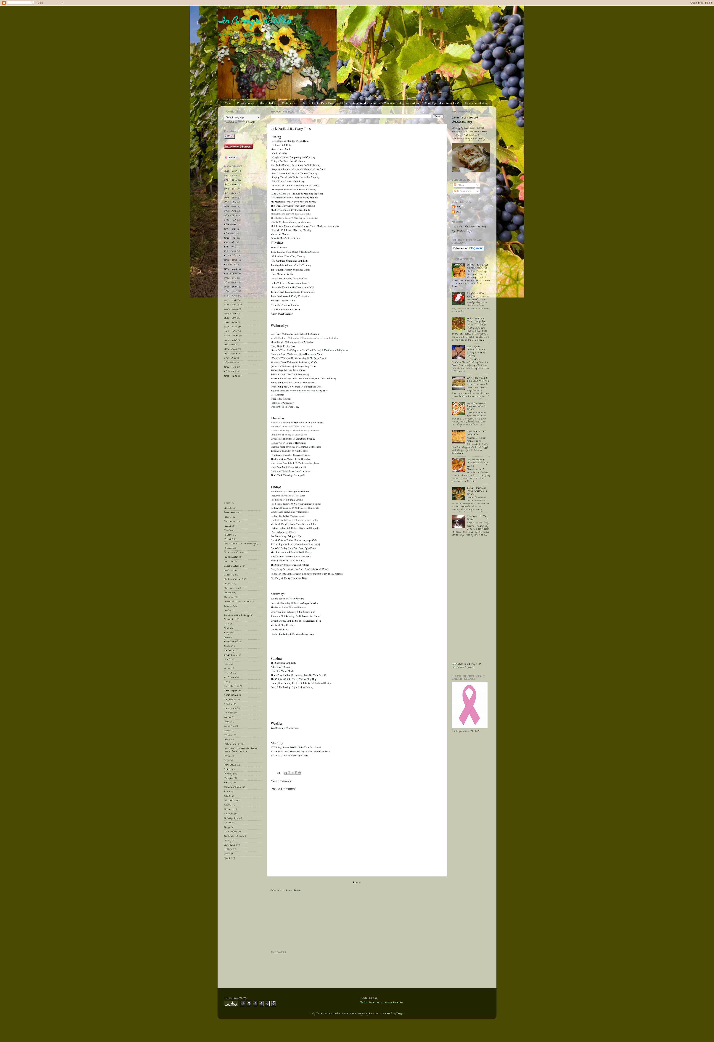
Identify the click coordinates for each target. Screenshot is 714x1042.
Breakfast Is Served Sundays (240, 544)
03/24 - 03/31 (230, 327)
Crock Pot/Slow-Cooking (236, 615)
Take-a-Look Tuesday (281, 269)
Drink (226, 628)
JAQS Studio (306, 342)
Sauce (227, 805)
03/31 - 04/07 (230, 331)
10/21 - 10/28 (230, 233)
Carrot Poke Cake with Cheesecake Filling (465, 120)
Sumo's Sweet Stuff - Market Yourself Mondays (295, 173)
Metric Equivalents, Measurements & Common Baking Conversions (379, 103)
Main (228, 103)
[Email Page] (278, 773)
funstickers (375, 1013)
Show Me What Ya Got (282, 274)
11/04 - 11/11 (229, 242)
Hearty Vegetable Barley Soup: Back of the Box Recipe (477, 321)
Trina (458, 212)
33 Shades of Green (281, 256)
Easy (226, 633)
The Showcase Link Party (283, 662)
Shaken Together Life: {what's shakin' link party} (295, 544)
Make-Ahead (230, 686)
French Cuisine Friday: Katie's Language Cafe (294, 540)
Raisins (228, 782)
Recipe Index (268, 103)
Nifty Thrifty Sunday (281, 666)
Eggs (226, 637)
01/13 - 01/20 (230, 282)
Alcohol (227, 508)
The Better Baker (279, 607)
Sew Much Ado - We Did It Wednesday (290, 374)
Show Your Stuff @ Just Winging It (288, 467)
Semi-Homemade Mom (310, 354)
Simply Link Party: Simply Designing (290, 511)
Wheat (227, 854)
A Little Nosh (301, 450)
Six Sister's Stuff (307, 611)
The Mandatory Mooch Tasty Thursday (290, 459)
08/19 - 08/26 (230, 193)
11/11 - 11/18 (229, 247)
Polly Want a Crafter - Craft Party (287, 181)
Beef (226, 530)
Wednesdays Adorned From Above (288, 370)
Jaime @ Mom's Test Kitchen (285, 238)
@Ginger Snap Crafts (305, 366)
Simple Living (295, 499)
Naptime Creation (310, 251)
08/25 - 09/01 (230, 354)
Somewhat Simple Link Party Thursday (290, 471)
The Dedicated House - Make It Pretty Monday (294, 197)
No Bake (228, 713)
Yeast (227, 858)
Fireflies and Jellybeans (336, 350)
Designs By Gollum (299, 491)
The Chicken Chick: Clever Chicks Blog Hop (293, 679)
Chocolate (229, 597)
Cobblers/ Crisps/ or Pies (237, 602)
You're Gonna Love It (298, 282)
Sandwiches (230, 800)
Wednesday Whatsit (281, 398)
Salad (227, 796)
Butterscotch (231, 557)
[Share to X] (292, 773)
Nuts (226, 722)
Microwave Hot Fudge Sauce (478, 517)
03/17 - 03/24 (230, 322)
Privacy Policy (245, 103)
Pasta (227, 740)
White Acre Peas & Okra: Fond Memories (478, 379)
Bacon (227, 517)
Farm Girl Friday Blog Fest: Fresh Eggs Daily (293, 548)
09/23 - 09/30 (230, 216)
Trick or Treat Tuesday (282, 291)
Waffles (228, 849)
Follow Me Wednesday (282, 402)
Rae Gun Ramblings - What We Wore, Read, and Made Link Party (303, 378)
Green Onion (230, 655)
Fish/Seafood (231, 642)
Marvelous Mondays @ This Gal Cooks (291, 213)
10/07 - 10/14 (230, 224)
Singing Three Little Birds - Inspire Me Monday (295, 177)
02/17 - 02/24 (230, 305)
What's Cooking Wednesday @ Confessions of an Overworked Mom (305, 338)
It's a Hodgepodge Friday (283, 532)
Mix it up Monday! (302, 230)
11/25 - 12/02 (230, 256)
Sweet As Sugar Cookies (306, 603)
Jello (226, 682)
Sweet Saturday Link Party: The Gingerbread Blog (296, 620)
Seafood (228, 814)
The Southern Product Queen (285, 309)
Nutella (227, 717)
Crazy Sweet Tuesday (281, 278)
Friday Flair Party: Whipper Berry (287, 515)
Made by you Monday (300, 221)
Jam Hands (304, 140)
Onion (227, 731)
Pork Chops (230, 765)
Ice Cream (229, 677)
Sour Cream (230, 832)
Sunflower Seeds (233, 836)
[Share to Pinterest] (299, 773)
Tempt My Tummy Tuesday (285, 305)
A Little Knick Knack (318, 569)
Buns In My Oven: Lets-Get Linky (288, 560)
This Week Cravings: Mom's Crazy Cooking (293, 205)
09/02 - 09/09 (230, 202)
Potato (227, 769)
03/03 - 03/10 (230, 314)
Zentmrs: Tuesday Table (283, 300)
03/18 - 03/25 (230, 171)
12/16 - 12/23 (230, 269)
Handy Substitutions (477, 103)
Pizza (227, 756)
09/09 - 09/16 (230, 207)
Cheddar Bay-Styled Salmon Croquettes (477, 266)
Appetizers (230, 512)
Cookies (228, 606)
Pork (226, 760)
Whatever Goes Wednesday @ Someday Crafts (294, 362)
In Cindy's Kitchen (255, 21)
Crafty (227, 610)
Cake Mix (228, 561)
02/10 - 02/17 (230, 300)
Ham (226, 664)
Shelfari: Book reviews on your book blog (381, 1002)
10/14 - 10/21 (230, 229)
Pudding (228, 774)
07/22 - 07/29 (230, 176)
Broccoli (228, 548)
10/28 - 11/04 (230, 238)
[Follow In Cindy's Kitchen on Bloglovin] (468, 250)
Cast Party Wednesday (282, 333)
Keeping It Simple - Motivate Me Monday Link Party (298, 169)
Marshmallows (231, 695)
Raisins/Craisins (232, 787)
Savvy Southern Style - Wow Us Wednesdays (293, 382)
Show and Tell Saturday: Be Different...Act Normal (296, 616)
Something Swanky (305, 438)
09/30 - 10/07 (230, 220)
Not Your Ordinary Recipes (307, 503)
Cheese (227, 584)
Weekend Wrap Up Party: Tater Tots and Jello (293, 524)
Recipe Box (289, 346)
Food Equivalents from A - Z (442, 103)
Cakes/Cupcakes (232, 566)
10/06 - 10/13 (230, 367)
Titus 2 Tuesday (279, 247)
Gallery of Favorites (281, 507)
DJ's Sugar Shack (318, 358)
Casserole (229, 575)
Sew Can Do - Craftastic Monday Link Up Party (295, 185)
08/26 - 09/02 (230, 198)
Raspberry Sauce (476, 293)
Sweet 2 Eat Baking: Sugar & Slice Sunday (292, 687)
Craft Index (288, 103)
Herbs (227, 668)
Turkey (227, 840)
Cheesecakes (230, 588)
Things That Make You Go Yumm (288, 161)
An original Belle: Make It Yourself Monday (293, 189)
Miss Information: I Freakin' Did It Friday (291, 552)
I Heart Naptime (296, 598)
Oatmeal (228, 726)
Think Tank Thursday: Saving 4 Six (289, 475)
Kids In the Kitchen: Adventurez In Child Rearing (296, 165)
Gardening (229, 650)
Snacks (227, 823)
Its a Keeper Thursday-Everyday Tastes (290, 454)
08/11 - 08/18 (230, 345)
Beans (227, 526)
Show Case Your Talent (283, 462)
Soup (227, 827)
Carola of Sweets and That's (294, 755)
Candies (228, 570)
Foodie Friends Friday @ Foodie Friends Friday (294, 520)
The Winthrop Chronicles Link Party (289, 260)
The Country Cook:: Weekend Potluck (290, 564)
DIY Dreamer (277, 394)
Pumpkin (228, 778)
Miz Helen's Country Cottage (308, 422)
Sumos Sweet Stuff (280, 149)
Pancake (228, 735)
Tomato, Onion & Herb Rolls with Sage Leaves (478, 463)
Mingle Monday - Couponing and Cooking (293, 157)
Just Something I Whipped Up (286, 536)
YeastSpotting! (278, 727)
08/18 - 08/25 (230, 349)
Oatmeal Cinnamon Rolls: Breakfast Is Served (476, 406)
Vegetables (229, 845)
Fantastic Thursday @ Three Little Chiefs (291, 426)
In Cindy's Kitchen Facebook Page (469, 226)
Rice (226, 791)
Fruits (227, 646)
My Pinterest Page (462, 231)
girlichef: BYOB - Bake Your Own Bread (300, 747)
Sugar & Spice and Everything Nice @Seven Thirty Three (300, 390)
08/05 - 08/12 (230, 184)
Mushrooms (230, 708)
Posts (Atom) (293, 890)
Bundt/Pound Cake (234, 552)
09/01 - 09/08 (230, 358)
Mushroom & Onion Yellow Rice (476, 433)
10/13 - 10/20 (230, 371)
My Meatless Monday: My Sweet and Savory (293, 201)
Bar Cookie (230, 521)
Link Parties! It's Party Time (318, 103)
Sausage (228, 809)
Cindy (458, 207)
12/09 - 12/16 (230, 264)
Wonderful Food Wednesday (285, 406)
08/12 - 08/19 (230, 189)
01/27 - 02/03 (230, 291)
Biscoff (228, 535)
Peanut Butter (232, 744)
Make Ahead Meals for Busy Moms (321, 226)
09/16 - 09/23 (230, 211)
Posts (460, 185)
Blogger (400, 1013)
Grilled (227, 659)
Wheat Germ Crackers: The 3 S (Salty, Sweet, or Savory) (476, 351)
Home (357, 882)
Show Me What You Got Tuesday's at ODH (292, 287)
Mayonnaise (230, 699)
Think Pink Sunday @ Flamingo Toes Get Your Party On (299, 675)
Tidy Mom (299, 495)
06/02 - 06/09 (230, 340)
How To (228, 673)
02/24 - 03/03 (231, 309)
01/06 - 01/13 (230, 278)
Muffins (228, 704)
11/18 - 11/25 (230, 251)
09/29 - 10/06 (230, 362)
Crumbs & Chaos (279, 629)
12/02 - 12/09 (230, 260)
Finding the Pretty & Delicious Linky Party (292, 634)
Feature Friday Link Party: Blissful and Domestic (295, 528)
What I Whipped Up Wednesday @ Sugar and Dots (296, 386)
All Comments (463, 191)
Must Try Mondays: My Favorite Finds (290, 209)
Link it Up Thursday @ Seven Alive (289, 434)
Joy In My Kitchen (333, 573)
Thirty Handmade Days (295, 578)
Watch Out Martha (280, 234)
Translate (250, 122)
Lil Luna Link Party (281, 145)
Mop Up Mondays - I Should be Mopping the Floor (297, 193)
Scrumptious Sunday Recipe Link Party (291, 683)
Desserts (229, 619)
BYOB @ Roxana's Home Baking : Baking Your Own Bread (300, 751)
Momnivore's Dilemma (309, 446)
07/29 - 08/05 (230, 180)
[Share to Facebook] (296, 773)
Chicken (227, 593)
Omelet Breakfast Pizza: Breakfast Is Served (477, 491)
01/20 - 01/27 (230, 287)
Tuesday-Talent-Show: (282, 265)
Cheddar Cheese (232, 579)
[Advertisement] (298, 921)
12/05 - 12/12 (230, 376)
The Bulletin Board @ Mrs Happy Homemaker (294, 217)
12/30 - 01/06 (230, 273)
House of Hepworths (296, 442)
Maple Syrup (230, 690)
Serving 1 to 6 (231, 818)
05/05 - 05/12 (231, 336)
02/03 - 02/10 (230, 296)
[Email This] (285, 773)
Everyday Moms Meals (282, 671)
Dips (226, 624)
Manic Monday (279, 153)
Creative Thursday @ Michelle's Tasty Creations (295, 430)
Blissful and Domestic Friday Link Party (291, 556)
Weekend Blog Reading (283, 625)
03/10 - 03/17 (230, 318)
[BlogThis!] (289, 773)
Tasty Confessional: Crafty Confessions (290, 296)
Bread (227, 539)
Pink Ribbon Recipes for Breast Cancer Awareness (241, 750)
